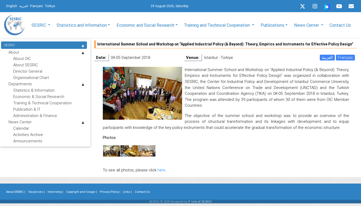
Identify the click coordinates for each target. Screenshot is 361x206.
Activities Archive (28, 134)
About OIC (22, 58)
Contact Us (340, 25)
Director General (27, 71)
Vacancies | (36, 192)
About (13, 52)
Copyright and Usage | (81, 192)
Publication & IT (26, 109)
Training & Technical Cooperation (42, 102)
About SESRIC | (15, 192)
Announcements (27, 140)
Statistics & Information (34, 90)
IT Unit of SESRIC (200, 201)
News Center (20, 121)
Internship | (55, 192)
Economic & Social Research (38, 96)
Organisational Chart (31, 77)
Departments (20, 83)
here (161, 169)
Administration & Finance (35, 115)
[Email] (351, 6)
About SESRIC (25, 64)
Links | (127, 192)
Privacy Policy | (110, 192)
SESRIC (9, 45)
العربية (327, 57)
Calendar (21, 128)
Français (345, 57)
